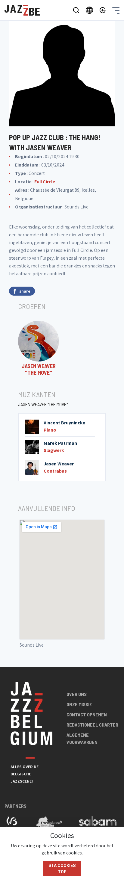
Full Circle (44, 181)
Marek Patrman (60, 443)
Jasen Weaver (59, 464)
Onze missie (79, 704)
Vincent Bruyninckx (64, 423)
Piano (50, 430)
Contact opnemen (87, 714)
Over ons (77, 694)
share (24, 291)
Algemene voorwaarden (82, 738)
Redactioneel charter (92, 724)
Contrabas (55, 471)
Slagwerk (54, 450)
